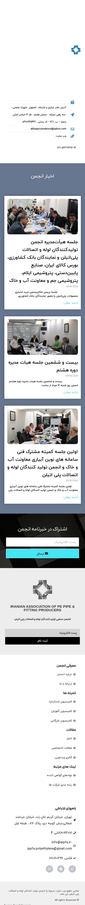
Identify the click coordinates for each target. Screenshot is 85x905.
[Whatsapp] (72, 869)
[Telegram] (60, 869)
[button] (8, 50)
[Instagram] (49, 869)
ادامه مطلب (70, 303)
